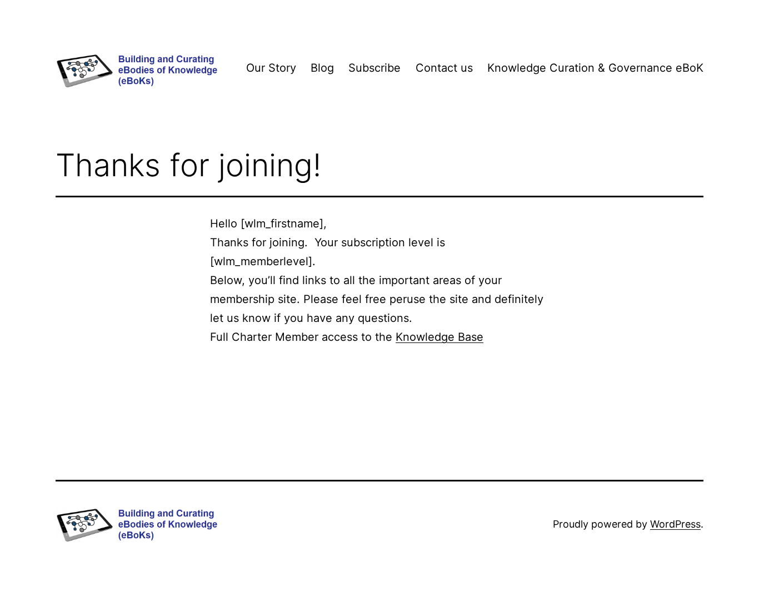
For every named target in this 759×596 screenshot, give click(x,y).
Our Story (271, 67)
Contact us (444, 67)
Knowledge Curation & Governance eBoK (595, 67)
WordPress (675, 524)
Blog (322, 67)
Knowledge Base (439, 337)
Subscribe (374, 67)
